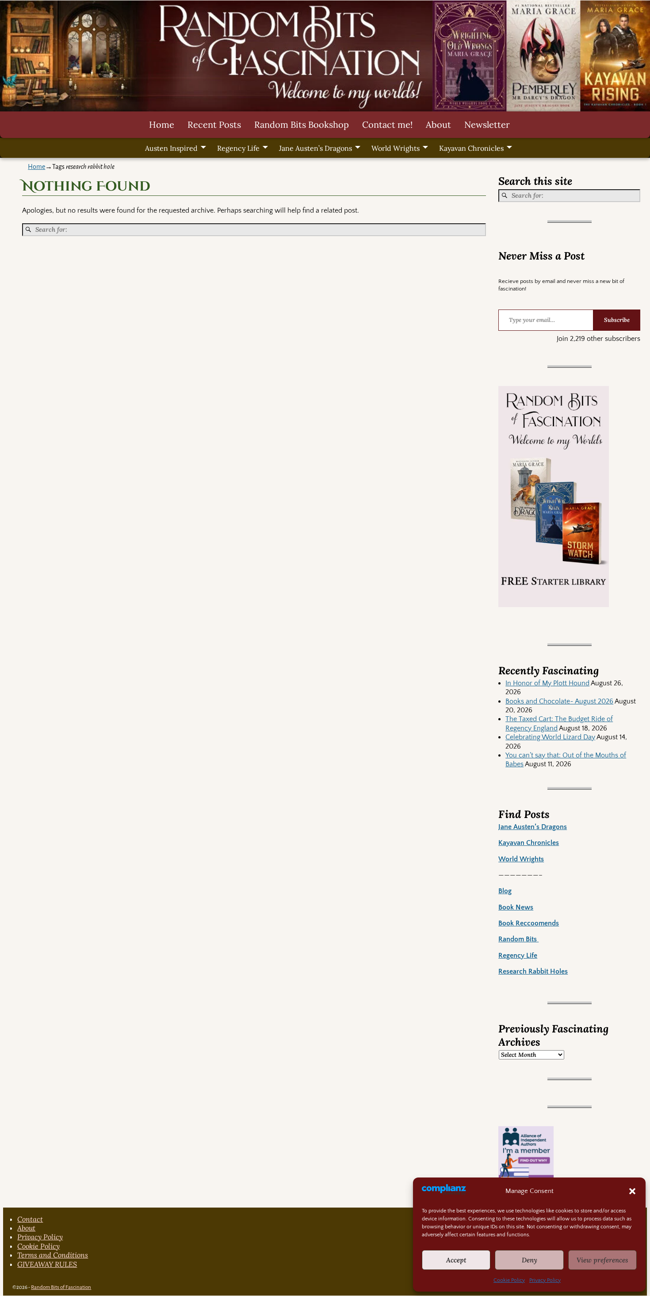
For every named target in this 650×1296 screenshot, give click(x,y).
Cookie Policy (509, 1280)
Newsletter (487, 124)
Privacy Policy (545, 1280)
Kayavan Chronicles (471, 148)
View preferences (602, 1260)
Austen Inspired (171, 148)
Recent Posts (214, 124)
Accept (456, 1260)
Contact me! (387, 124)
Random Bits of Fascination (61, 1287)
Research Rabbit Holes (533, 971)
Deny (529, 1260)
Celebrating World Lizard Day (550, 737)
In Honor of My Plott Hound (547, 683)
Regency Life (238, 148)
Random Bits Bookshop (301, 124)
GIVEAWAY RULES (47, 1264)
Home (161, 124)
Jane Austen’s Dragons (315, 148)
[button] (632, 1191)
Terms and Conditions (52, 1254)
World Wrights (395, 148)
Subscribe (617, 320)
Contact (30, 1219)
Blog (505, 891)
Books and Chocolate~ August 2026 (559, 701)
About (438, 124)
